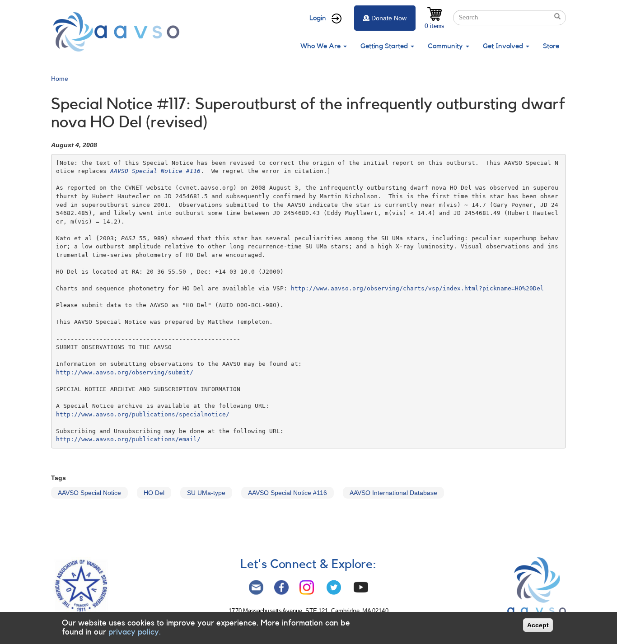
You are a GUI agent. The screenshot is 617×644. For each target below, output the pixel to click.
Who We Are (321, 46)
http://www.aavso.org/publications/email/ (128, 439)
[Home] (119, 31)
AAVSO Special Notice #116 (287, 492)
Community (446, 46)
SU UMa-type (206, 492)
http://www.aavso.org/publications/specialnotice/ (142, 414)
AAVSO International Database (393, 492)
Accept (538, 625)
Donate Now (389, 18)
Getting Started (385, 46)
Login (317, 18)
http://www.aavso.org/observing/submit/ (124, 372)
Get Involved (504, 46)
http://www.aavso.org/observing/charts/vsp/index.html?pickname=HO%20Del (417, 288)
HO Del (154, 492)
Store (551, 46)
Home (59, 78)
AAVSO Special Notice (89, 492)
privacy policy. (134, 632)
